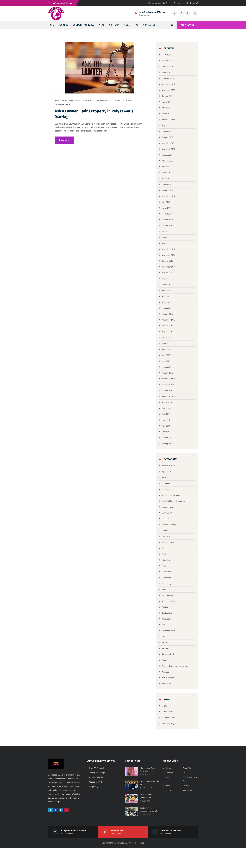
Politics (165, 607)
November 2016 (168, 255)
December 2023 (168, 84)
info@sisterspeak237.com (152, 12)
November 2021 (168, 149)
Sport (164, 636)
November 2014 (168, 385)
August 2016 (167, 273)
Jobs (164, 566)
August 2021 (167, 155)
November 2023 (168, 90)
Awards (165, 477)
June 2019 (166, 172)
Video (164, 660)
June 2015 (166, 343)
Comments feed (168, 717)
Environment (167, 513)
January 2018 (167, 220)
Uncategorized (168, 654)
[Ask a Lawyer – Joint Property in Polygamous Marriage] (99, 67)
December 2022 (168, 119)
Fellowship (166, 536)
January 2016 (167, 314)
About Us (187, 768)
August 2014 (167, 402)
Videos (168, 786)
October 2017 (167, 225)
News (164, 589)
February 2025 (167, 55)
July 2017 (166, 231)
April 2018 (166, 202)
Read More (64, 140)
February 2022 (167, 131)
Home (168, 768)
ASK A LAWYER (187, 25)
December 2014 (168, 379)
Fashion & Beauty (169, 525)
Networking (166, 583)
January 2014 (167, 443)
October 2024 (167, 61)
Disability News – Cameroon (173, 501)
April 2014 (166, 426)
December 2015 (168, 320)
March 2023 (166, 114)
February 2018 (167, 214)
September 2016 (168, 267)
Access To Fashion (97, 777)
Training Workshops (97, 773)
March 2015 (166, 361)
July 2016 (166, 279)
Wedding (165, 672)
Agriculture (166, 471)
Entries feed (167, 712)
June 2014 (166, 414)
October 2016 (167, 261)
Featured (165, 530)
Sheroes (165, 625)
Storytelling (93, 786)
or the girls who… (169, 601)
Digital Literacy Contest (171, 495)
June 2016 (166, 284)
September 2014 (168, 396)
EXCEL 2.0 (166, 519)
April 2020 (166, 167)
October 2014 (167, 390)
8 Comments (102, 101)
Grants (164, 548)
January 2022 (167, 137)
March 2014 (166, 432)
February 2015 (167, 367)
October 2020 (167, 161)
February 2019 (167, 184)
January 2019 (167, 190)
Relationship (167, 613)
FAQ (184, 773)
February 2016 (167, 308)
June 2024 (166, 72)
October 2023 (167, 96)
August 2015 (167, 332)
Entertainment (167, 507)
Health (164, 554)
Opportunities (167, 595)
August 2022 (167, 125)
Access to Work (168, 466)
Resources (187, 790)
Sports (164, 642)
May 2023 (166, 102)
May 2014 (166, 420)
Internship (166, 560)
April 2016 (166, 296)
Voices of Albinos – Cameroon (175, 666)
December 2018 (168, 196)
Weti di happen (168, 678)
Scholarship (166, 619)
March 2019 (166, 178)
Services (169, 773)
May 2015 (166, 349)
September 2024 (168, 66)
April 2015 (166, 355)
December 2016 (168, 249)
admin (88, 101)
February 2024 (167, 78)
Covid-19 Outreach (96, 768)
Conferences (167, 489)
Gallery (185, 786)
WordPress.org (168, 723)
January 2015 (167, 373)
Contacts (169, 790)
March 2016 (166, 302)
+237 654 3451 (117, 830)
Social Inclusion (168, 631)
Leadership (166, 572)
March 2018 (166, 208)
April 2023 (166, 108)
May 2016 (166, 290)
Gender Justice (64, 104)
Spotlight (165, 648)
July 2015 (166, 337)
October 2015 (167, 326)
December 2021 (168, 143)
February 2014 (167, 438)
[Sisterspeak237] (56, 13)
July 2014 (166, 408)
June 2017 (166, 237)
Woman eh (166, 684)
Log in (164, 706)
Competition (167, 483)
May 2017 (166, 243)
